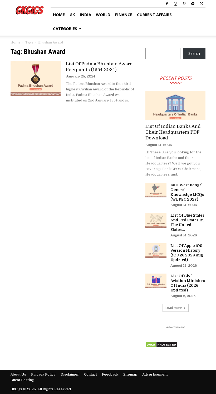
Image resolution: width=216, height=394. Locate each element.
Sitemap (130, 374)
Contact (90, 374)
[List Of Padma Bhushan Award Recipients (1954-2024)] (36, 78)
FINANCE (123, 14)
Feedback (110, 374)
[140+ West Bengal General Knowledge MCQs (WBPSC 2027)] (155, 190)
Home (15, 42)
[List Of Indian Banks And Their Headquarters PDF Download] (175, 105)
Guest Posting (22, 380)
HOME (59, 14)
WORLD (103, 14)
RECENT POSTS (176, 78)
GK (72, 14)
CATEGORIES (65, 28)
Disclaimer (70, 374)
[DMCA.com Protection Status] (161, 346)
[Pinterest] (184, 3)
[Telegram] (193, 3)
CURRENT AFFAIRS (154, 14)
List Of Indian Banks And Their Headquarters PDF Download (173, 132)
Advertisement (155, 374)
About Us (18, 374)
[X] (201, 3)
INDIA (85, 14)
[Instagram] (175, 3)
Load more (173, 307)
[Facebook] (167, 3)
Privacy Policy (43, 374)
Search (194, 53)
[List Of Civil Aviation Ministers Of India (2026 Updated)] (155, 281)
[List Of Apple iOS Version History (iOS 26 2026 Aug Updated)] (155, 250)
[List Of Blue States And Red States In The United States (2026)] (155, 220)
